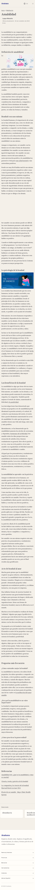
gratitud (27, 236)
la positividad (13, 402)
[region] (17, 210)
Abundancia (7, 813)
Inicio (3, 10)
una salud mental (22, 161)
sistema (15, 338)
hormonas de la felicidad (18, 434)
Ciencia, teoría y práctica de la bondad (14, 781)
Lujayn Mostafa (8, 18)
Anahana (5, 4)
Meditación (9, 10)
